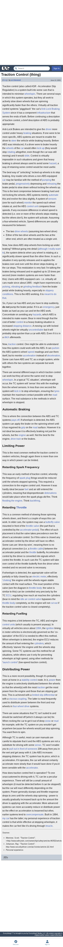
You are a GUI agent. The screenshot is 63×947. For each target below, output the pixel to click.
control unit (32, 206)
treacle (49, 826)
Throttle (21, 507)
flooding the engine (12, 500)
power (52, 680)
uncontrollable (36, 329)
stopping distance (22, 326)
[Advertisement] (31, 32)
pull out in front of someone (23, 749)
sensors (52, 199)
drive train (16, 439)
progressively (23, 183)
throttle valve (32, 526)
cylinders (39, 643)
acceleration (29, 355)
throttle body (35, 588)
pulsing (6, 286)
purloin (55, 348)
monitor (28, 202)
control (19, 322)
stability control (29, 680)
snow (48, 721)
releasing (52, 183)
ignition (50, 628)
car (22, 148)
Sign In (56, 68)
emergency (48, 307)
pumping (46, 180)
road (54, 395)
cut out (54, 603)
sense (38, 745)
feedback (37, 286)
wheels (10, 148)
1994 (38, 628)
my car (5, 818)
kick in (17, 391)
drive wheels (21, 231)
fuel (26, 489)
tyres (56, 391)
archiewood (16, 80)
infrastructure (44, 112)
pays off (15, 420)
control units (8, 624)
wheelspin (29, 94)
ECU (8, 595)
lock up (40, 148)
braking (27, 133)
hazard (52, 163)
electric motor (39, 576)
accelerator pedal (29, 529)
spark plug (24, 478)
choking (7, 580)
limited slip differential (43, 695)
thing (5, 80)
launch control (10, 662)
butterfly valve (52, 522)
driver (48, 129)
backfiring (35, 500)
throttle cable (36, 548)
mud (56, 721)
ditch (6, 337)
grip (23, 427)
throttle (32, 552)
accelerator (32, 767)
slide (26, 155)
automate (53, 195)
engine (22, 435)
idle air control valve (30, 599)
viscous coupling (18, 699)
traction (12, 344)
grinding (27, 286)
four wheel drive (21, 706)
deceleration (53, 355)
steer (13, 140)
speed (31, 352)
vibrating (15, 286)
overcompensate (35, 814)
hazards (37, 314)
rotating (11, 152)
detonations (50, 493)
